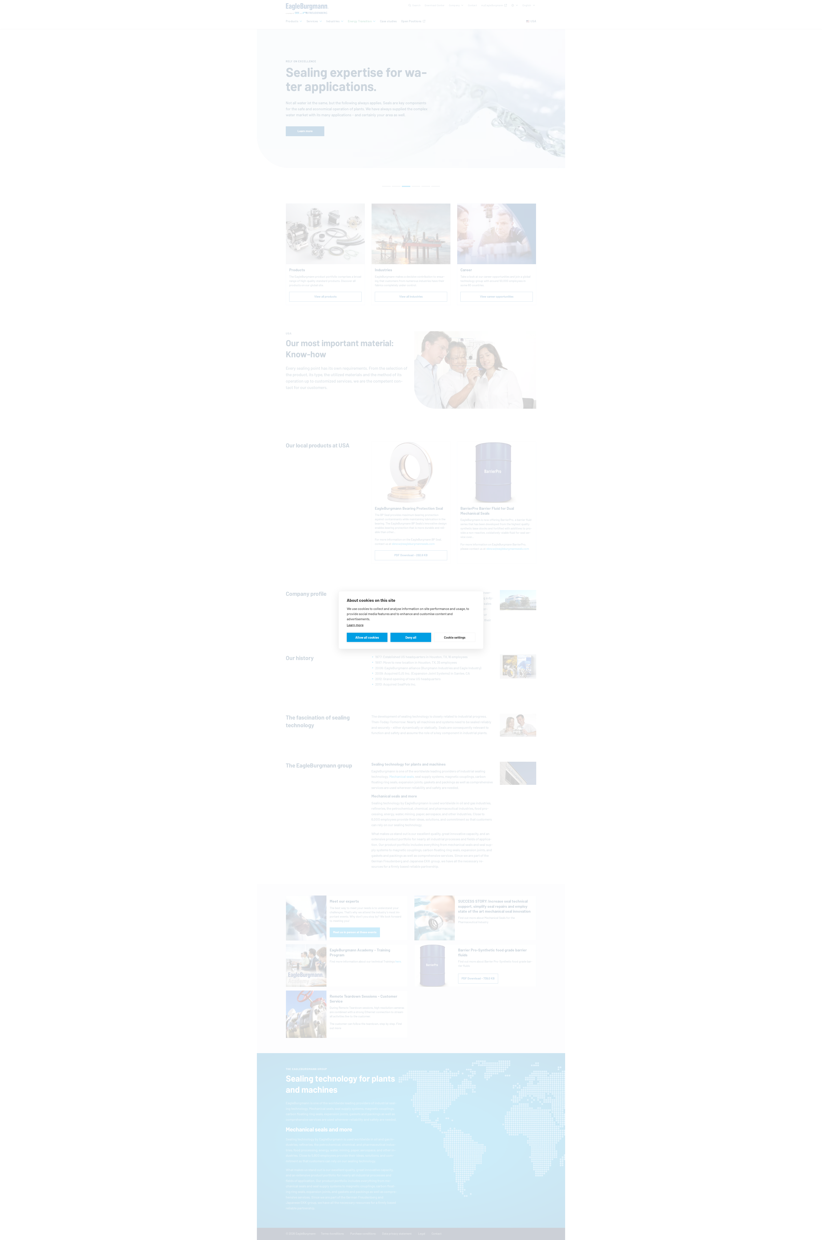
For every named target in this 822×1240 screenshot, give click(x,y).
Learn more (355, 625)
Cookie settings (454, 637)
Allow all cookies (367, 637)
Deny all (410, 637)
